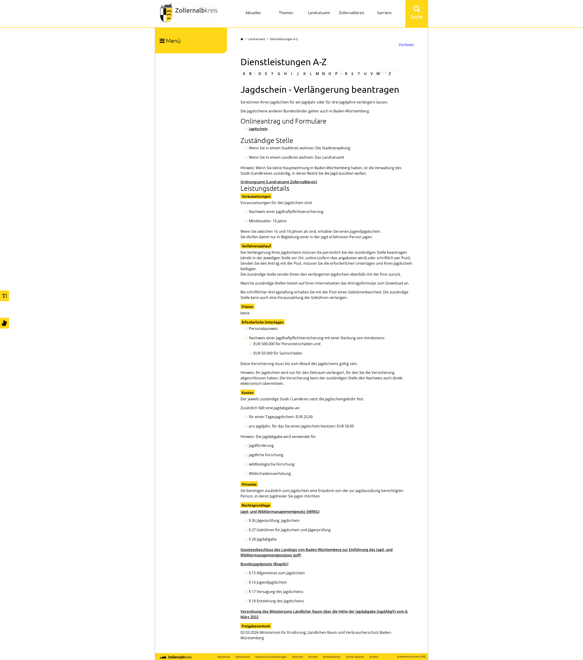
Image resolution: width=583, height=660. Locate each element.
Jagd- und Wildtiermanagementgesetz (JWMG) (279, 511)
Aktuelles (253, 12)
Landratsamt (319, 12)
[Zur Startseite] (188, 13)
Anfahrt (373, 656)
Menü (173, 40)
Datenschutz (242, 656)
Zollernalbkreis (351, 12)
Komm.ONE (419, 656)
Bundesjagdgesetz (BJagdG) (264, 564)
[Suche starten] (416, 13)
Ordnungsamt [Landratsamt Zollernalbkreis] (278, 181)
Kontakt (313, 656)
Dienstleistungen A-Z (284, 39)
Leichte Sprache (355, 656)
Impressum (223, 656)
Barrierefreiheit (331, 656)
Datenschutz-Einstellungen (271, 656)
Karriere (384, 12)
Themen (286, 12)
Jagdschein (258, 128)
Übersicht (297, 656)
